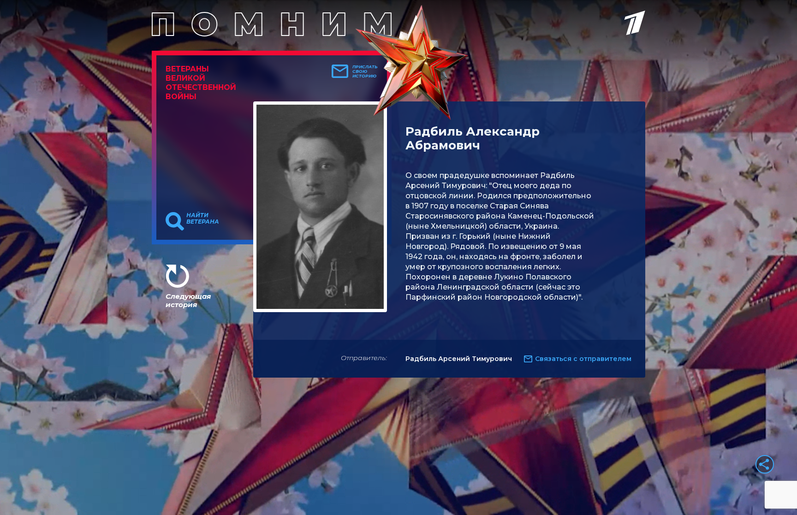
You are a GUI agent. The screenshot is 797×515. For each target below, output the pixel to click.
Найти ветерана (202, 218)
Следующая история (188, 300)
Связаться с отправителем (583, 359)
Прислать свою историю (365, 71)
